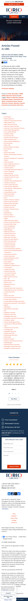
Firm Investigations (9, 226)
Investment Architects (10, 254)
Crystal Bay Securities (10, 192)
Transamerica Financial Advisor (13, 324)
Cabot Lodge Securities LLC (12, 164)
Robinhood (7, 307)
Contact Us (14, 16)
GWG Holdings (8, 230)
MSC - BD (6, 278)
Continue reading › (8, 88)
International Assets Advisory (12, 248)
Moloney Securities (9, 284)
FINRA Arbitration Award (9, 95)
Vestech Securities (9, 333)
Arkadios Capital (8, 134)
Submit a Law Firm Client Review (14, 404)
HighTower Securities (10, 237)
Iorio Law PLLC (19, 593)
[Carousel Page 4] (19, 393)
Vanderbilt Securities (10, 331)
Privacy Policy (14, 518)
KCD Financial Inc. (9, 260)
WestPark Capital (9, 339)
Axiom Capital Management (12, 141)
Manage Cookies (7, 539)
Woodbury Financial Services (12, 348)
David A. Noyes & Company (11, 199)
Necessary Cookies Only (8, 597)
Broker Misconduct (13, 94)
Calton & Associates (9, 166)
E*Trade (6, 211)
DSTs (5, 198)
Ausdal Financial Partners (11, 137)
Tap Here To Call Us (14, 4)
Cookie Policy (22, 536)
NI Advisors (7, 286)
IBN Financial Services (10, 241)
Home (4, 16)
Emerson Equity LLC (9, 216)
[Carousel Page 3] (15, 393)
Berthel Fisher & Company (11, 147)
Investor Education (9, 256)
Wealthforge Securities (10, 335)
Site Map (14, 520)
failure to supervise (12, 97)
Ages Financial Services (10, 124)
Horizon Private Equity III (11, 239)
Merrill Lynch (8, 282)
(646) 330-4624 (11, 488)
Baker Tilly (7, 145)
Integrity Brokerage (9, 245)
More (23, 16)
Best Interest (8, 149)
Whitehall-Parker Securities (12, 344)
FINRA (21, 94)
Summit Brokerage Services (12, 322)
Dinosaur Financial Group (11, 209)
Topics (4, 113)
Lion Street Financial (10, 273)
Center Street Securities (11, 184)
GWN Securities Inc (9, 231)
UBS (20, 95)
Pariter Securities (9, 295)
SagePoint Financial (9, 312)
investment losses (11, 101)
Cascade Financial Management (13, 181)
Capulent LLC (8, 179)
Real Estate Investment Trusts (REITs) (14, 303)
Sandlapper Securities (10, 316)
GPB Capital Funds (9, 228)
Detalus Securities (9, 207)
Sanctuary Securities (10, 314)
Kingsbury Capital (9, 263)
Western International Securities (13, 341)
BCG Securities (8, 143)
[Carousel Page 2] (12, 393)
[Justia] (12, 493)
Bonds (6, 150)
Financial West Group (10, 224)
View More (14, 399)
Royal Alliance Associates (11, 309)
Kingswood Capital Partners (12, 265)
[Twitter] (15, 493)
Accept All (8, 593)
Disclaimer (14, 516)
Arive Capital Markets (10, 132)
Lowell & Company (9, 275)
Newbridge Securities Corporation (14, 290)
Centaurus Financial (9, 183)
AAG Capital (7, 117)
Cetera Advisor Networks (11, 186)
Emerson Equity (8, 214)
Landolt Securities (9, 269)
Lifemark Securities (9, 271)
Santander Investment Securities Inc (14, 318)
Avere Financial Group (10, 139)
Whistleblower (8, 342)
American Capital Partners (11, 126)
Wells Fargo (7, 337)
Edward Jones (8, 213)
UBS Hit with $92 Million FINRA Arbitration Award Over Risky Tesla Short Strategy (14, 56)
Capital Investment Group (11, 177)
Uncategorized (8, 329)
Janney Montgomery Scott (11, 258)
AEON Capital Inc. (9, 119)
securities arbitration (17, 105)
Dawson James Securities (11, 203)
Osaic (5, 294)
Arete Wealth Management (11, 130)
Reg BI (6, 305)
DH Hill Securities (9, 196)
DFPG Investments (9, 194)
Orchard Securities (9, 292)
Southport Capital (9, 320)
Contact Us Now (14, 466)
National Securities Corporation (13, 288)
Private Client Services (10, 299)
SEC (5, 310)
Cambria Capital (8, 167)
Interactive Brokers (9, 246)
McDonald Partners (9, 280)
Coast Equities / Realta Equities (13, 188)
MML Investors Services (10, 277)
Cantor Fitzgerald (9, 171)
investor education (13, 103)
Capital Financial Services (11, 175)
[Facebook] (18, 493)
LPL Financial (8, 267)
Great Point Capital (9, 235)
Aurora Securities (9, 135)
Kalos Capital (8, 262)
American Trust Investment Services (14, 128)
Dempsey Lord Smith (10, 205)
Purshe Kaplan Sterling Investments (14, 301)
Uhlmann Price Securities (11, 327)
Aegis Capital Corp (9, 122)
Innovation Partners (9, 243)
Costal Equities (8, 190)
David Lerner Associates (11, 201)
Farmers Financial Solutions (12, 222)
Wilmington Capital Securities (12, 346)
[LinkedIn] (9, 493)
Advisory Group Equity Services (13, 120)
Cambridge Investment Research (13, 169)
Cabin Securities (8, 162)
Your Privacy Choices (11, 536)
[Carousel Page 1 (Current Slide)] (9, 393)
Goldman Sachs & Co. (10, 233)
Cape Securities (8, 173)
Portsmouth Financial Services (12, 297)
